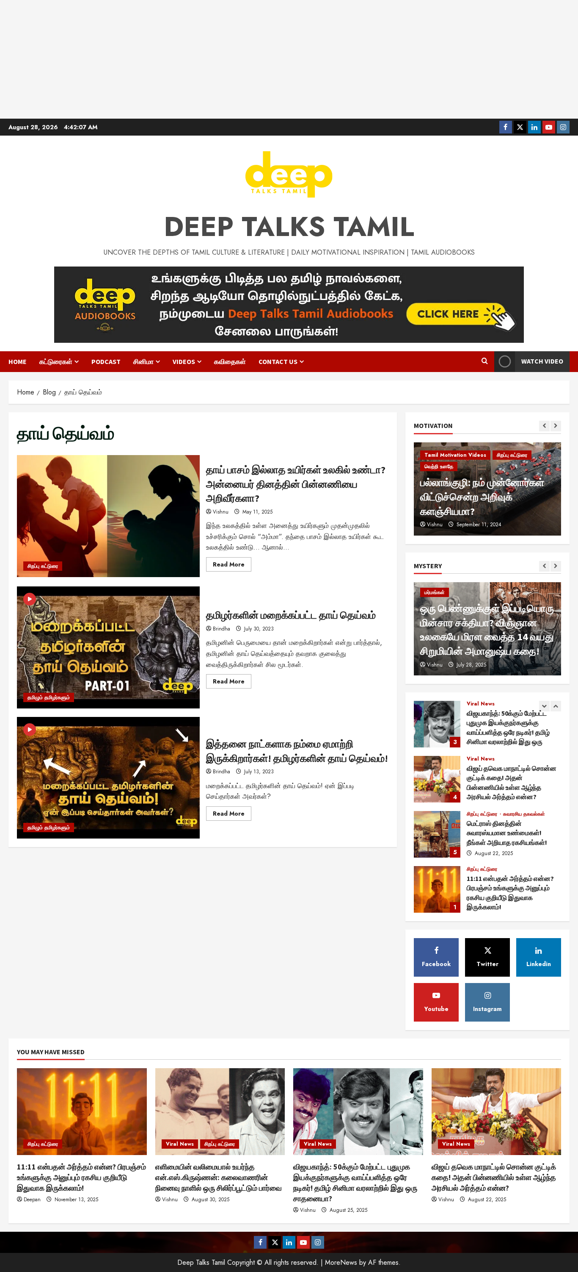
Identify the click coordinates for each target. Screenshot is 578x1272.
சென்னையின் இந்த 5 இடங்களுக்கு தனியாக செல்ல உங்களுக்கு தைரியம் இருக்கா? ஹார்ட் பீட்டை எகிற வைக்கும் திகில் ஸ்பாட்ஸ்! (482, 623)
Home (17, 361)
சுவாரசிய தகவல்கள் (524, 758)
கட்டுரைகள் (55, 361)
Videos (184, 361)
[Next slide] (555, 426)
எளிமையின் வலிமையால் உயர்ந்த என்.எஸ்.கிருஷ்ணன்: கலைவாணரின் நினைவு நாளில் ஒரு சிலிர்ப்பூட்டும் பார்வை (437, 889)
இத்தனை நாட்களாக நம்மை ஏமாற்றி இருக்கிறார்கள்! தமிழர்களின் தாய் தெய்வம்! (108, 778)
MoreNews (341, 1262)
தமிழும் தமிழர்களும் (49, 697)
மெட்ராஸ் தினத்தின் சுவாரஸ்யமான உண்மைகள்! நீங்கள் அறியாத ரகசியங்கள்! (437, 779)
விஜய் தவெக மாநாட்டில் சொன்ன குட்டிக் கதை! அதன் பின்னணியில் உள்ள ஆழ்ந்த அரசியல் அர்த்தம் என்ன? (437, 724)
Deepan (32, 1199)
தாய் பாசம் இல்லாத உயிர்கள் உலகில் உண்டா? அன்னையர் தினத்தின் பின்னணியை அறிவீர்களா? (108, 516)
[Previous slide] (544, 426)
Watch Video (542, 361)
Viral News (481, 703)
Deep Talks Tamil (289, 226)
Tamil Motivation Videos (455, 481)
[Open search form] (485, 361)
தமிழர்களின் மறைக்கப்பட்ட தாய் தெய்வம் (108, 647)
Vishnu (220, 512)
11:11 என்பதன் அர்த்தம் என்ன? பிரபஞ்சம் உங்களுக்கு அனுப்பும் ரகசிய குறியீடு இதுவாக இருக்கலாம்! (437, 834)
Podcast (106, 361)
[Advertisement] (289, 59)
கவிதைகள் (230, 361)
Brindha (221, 629)
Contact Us (278, 361)
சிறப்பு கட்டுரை (43, 566)
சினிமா (143, 361)
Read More (232, 566)
